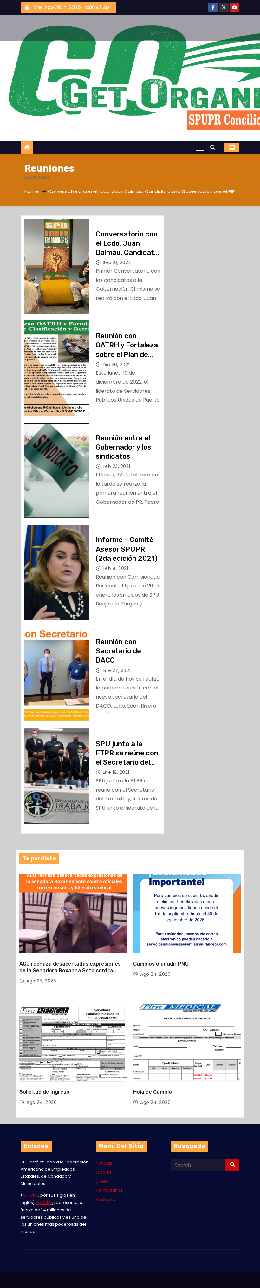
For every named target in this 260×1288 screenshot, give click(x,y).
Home (31, 191)
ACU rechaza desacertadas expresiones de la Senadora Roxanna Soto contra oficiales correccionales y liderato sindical (72, 971)
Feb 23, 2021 (116, 466)
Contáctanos (109, 1190)
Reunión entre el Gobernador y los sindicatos (123, 447)
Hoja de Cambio (152, 1092)
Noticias (104, 1163)
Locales (104, 1172)
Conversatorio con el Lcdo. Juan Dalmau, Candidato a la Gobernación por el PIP (127, 252)
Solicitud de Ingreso (44, 1092)
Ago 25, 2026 (41, 981)
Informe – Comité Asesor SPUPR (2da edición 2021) (126, 549)
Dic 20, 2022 (117, 364)
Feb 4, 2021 (115, 568)
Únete (102, 1181)
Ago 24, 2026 (155, 974)
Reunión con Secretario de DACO (118, 651)
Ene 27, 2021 (117, 670)
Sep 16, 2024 (117, 262)
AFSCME (30, 1195)
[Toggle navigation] (200, 147)
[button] (214, 147)
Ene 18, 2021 (116, 772)
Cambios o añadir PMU (161, 964)
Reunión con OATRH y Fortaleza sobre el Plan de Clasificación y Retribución (127, 354)
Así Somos (107, 1199)
